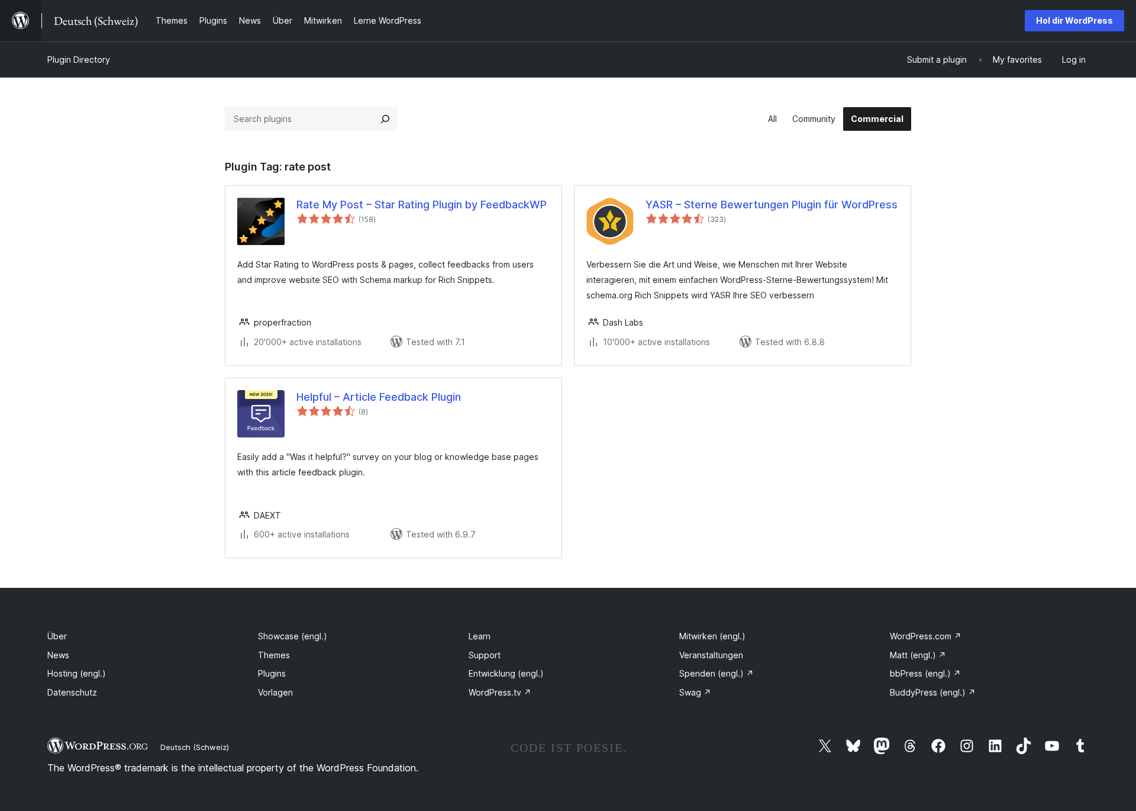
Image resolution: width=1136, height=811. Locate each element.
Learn (479, 636)
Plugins (272, 673)
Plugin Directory (78, 59)
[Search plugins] (385, 119)
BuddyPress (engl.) (933, 692)
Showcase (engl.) (292, 636)
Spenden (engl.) (716, 673)
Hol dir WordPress (1074, 20)
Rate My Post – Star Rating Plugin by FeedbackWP (421, 204)
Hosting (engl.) (76, 673)
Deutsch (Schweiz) (194, 747)
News (58, 655)
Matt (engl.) (918, 655)
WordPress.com (925, 636)
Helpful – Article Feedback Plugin (378, 397)
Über (57, 636)
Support (485, 655)
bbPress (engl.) (925, 673)
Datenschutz (72, 692)
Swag (695, 692)
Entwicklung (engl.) (506, 673)
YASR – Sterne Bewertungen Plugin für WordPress (772, 204)
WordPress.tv (500, 692)
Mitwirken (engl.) (712, 636)
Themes (274, 655)
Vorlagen (275, 692)
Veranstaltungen (711, 655)
